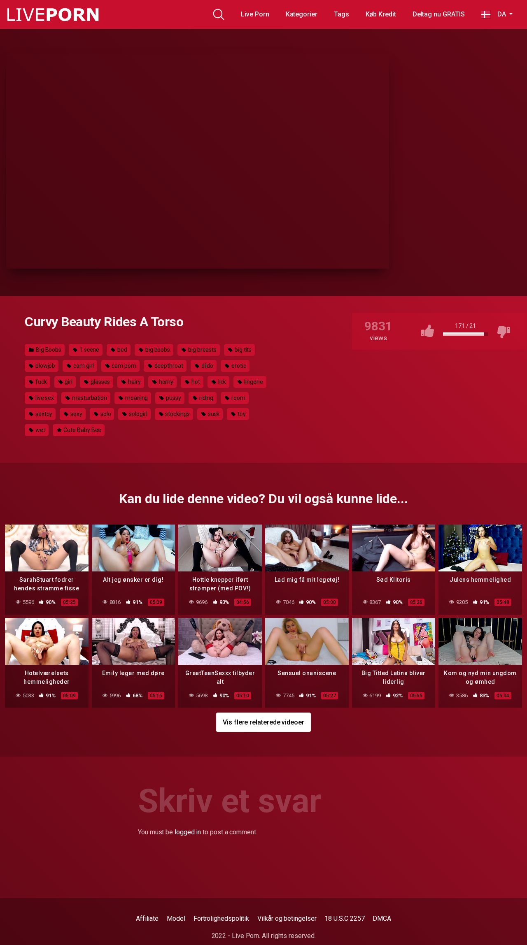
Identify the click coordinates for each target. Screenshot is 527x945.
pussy (173, 398)
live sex (44, 398)
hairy (134, 381)
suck (213, 414)
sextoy (43, 414)
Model (176, 918)
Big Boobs (48, 349)
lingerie (253, 381)
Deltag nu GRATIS (439, 14)
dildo (207, 365)
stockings (177, 414)
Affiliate (147, 918)
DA (499, 14)
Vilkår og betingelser (286, 918)
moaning (136, 398)
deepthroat (168, 365)
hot (195, 381)
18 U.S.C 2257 (344, 918)
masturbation (89, 398)
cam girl (82, 365)
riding (205, 398)
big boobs (157, 349)
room (237, 398)
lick (221, 381)
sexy (75, 414)
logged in (188, 832)
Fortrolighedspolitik (221, 918)
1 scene (88, 349)
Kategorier (301, 14)
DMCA (382, 918)
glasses (99, 381)
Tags (341, 14)
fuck (40, 381)
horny (166, 381)
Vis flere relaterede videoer (263, 722)
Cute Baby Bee (82, 430)
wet (39, 430)
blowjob (44, 365)
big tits (242, 349)
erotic (238, 365)
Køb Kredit (381, 14)
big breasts (202, 349)
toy (241, 414)
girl (67, 381)
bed (121, 349)
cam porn (123, 365)
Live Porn (255, 14)
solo (105, 414)
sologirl (137, 414)
